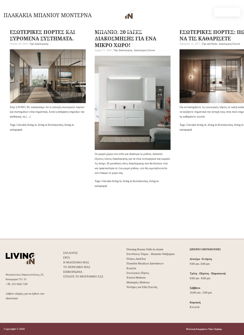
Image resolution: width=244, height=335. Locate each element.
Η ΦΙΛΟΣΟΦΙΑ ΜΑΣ (109, 31)
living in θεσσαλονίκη (50, 124)
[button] (227, 12)
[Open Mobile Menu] (13, 9)
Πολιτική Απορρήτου (196, 329)
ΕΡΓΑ (88, 31)
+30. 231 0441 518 (16, 284)
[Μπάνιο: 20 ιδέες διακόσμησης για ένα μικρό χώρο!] (133, 103)
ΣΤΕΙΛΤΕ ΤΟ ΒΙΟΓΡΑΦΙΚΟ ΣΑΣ (83, 276)
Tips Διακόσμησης (39, 44)
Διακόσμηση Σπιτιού (144, 50)
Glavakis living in (27, 124)
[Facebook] (203, 12)
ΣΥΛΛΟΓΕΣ (73, 31)
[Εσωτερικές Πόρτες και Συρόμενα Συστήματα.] (48, 76)
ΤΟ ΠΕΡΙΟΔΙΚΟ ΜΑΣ (140, 31)
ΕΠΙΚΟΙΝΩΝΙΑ (168, 31)
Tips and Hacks (209, 44)
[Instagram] (208, 12)
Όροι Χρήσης (215, 329)
